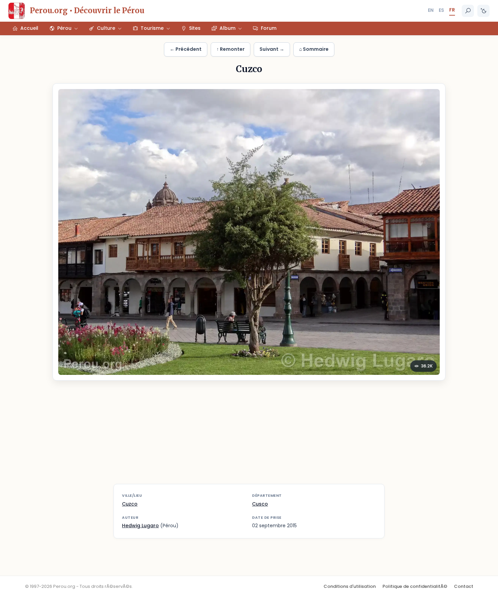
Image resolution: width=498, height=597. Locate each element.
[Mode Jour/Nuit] (483, 11)
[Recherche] (468, 11)
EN (431, 10)
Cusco (260, 503)
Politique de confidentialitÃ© (414, 586)
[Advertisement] (249, 436)
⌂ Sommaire (314, 49)
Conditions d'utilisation (350, 586)
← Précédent (186, 49)
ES (441, 10)
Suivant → (272, 49)
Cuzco (130, 503)
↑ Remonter (230, 49)
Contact (463, 586)
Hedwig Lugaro (140, 525)
